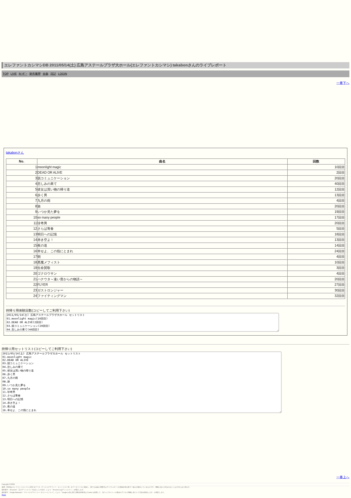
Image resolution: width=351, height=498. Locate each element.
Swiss (4, 495)
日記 (53, 73)
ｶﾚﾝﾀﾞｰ (23, 73)
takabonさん (15, 152)
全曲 (45, 73)
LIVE (14, 73)
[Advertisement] (175, 31)
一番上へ (342, 477)
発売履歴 (35, 73)
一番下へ (342, 83)
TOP (6, 73)
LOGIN (62, 73)
